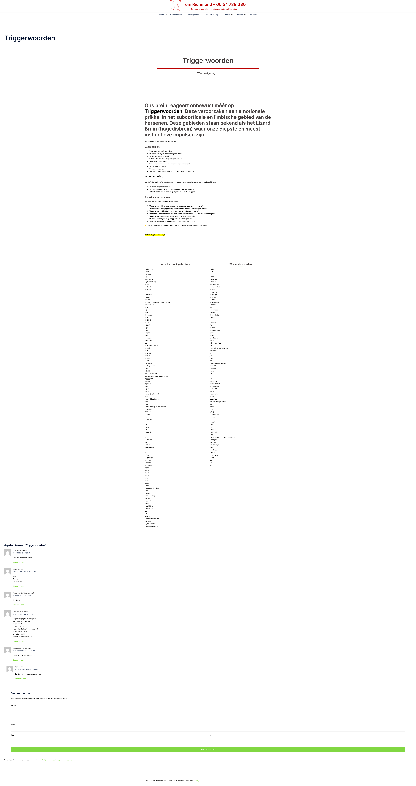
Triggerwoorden (163, 111)
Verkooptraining (211, 15)
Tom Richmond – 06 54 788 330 (214, 4)
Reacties (240, 15)
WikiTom (253, 15)
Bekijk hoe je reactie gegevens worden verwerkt (59, 760)
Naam (13, 724)
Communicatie (176, 15)
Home (161, 15)
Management (193, 15)
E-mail (13, 735)
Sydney (196, 781)
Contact (227, 15)
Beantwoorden (18, 562)
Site (211, 735)
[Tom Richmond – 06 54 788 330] (175, 6)
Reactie (14, 705)
